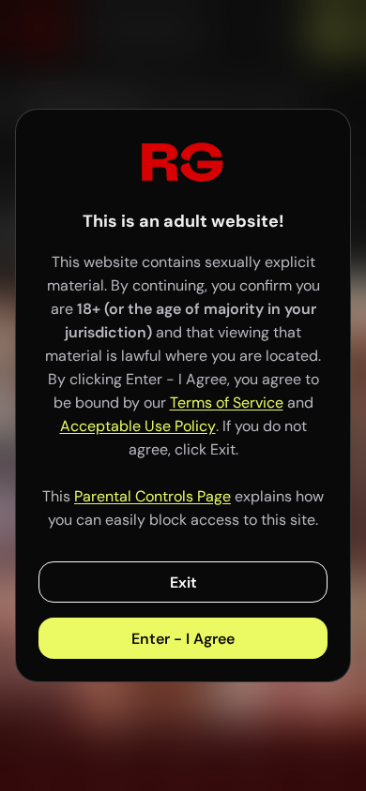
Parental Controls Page (152, 496)
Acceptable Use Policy (138, 426)
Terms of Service (226, 402)
